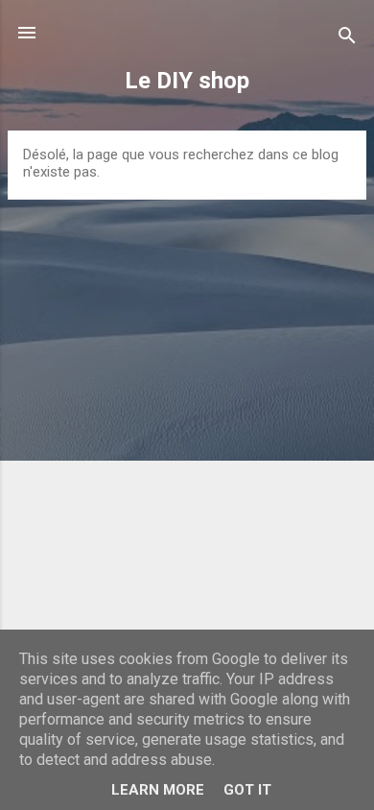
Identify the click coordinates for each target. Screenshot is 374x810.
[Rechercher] (347, 39)
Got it (247, 789)
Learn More (157, 789)
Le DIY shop (187, 80)
